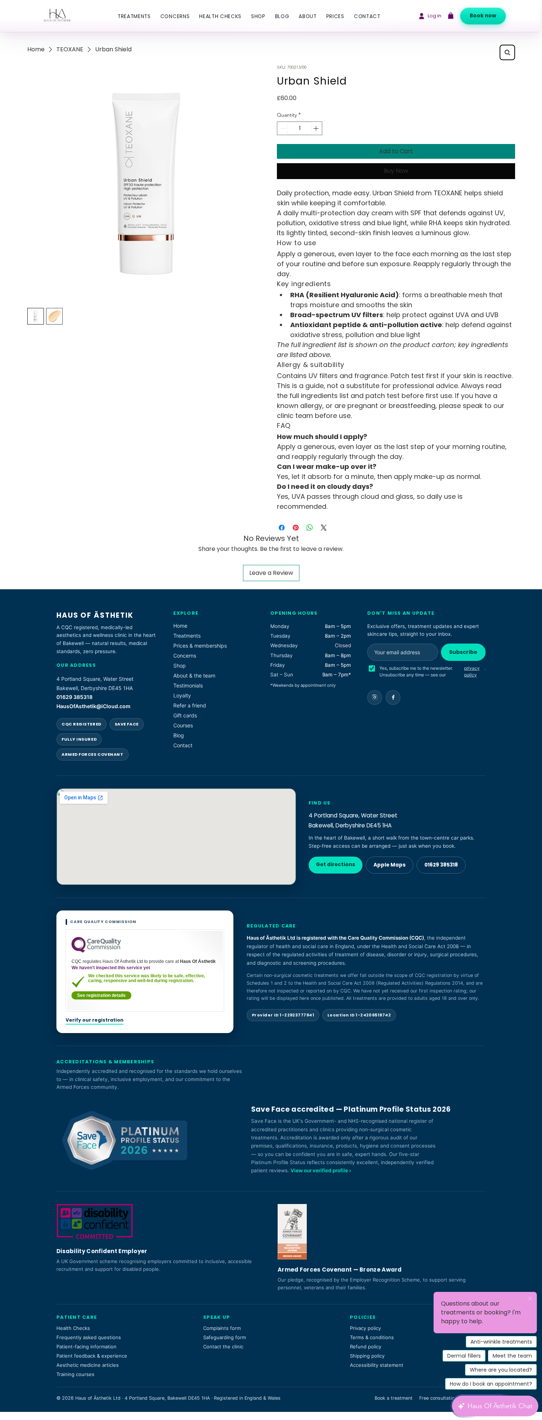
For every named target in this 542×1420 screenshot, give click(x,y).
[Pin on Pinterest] (295, 527)
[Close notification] (530, 1299)
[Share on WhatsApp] (309, 527)
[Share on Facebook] (281, 527)
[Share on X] (323, 527)
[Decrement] (282, 128)
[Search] (507, 52)
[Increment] (316, 128)
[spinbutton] (299, 128)
